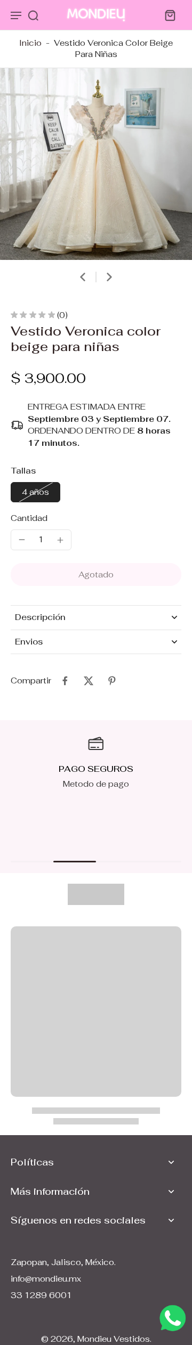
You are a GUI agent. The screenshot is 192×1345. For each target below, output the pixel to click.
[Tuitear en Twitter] (88, 680)
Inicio (30, 43)
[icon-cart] (169, 15)
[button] (96, 574)
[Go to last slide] (82, 277)
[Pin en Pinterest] (112, 680)
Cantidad (29, 518)
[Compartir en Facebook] (65, 680)
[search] (33, 15)
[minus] (22, 540)
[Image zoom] (96, 164)
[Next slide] (109, 277)
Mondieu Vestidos (113, 1339)
